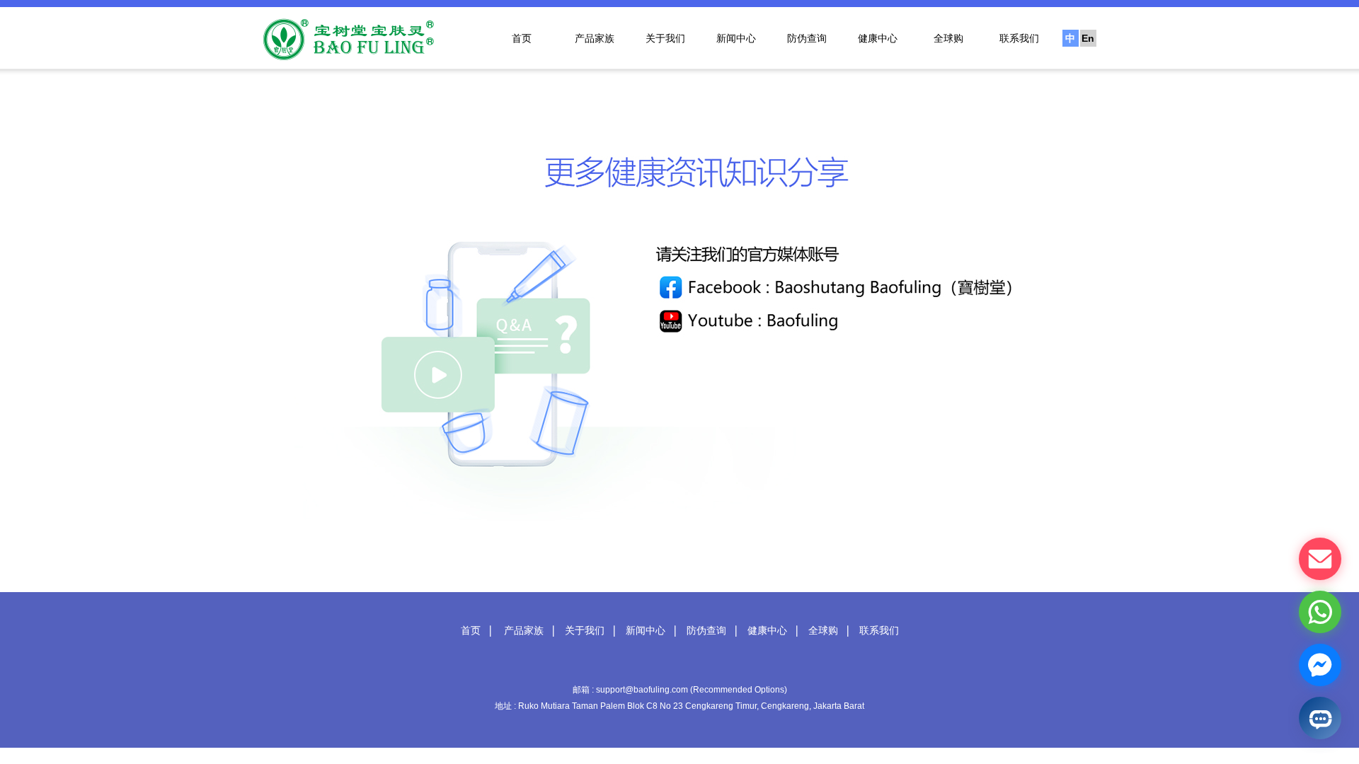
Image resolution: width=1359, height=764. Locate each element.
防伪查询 (807, 38)
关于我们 (665, 38)
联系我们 (1019, 38)
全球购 (948, 38)
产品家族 (594, 38)
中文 (1070, 40)
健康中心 (878, 38)
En (1088, 38)
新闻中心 (736, 38)
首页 (522, 38)
